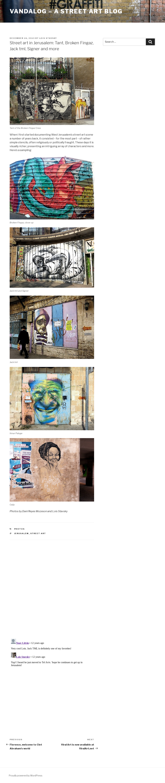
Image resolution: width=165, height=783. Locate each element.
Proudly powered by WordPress (25, 775)
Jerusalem (21, 533)
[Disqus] (52, 585)
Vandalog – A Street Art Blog (66, 11)
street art (38, 533)
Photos (19, 529)
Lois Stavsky (48, 38)
